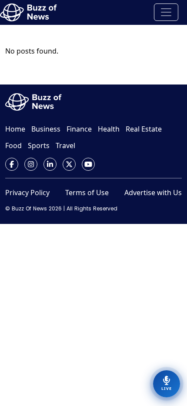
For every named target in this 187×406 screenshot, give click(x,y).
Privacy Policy (27, 192)
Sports (39, 145)
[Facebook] (11, 164)
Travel (65, 145)
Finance (79, 129)
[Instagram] (31, 164)
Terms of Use (87, 192)
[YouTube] (88, 164)
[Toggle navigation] (166, 12)
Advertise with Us (153, 192)
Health (109, 129)
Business (45, 129)
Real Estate (144, 129)
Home (15, 129)
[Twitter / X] (69, 164)
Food (13, 145)
